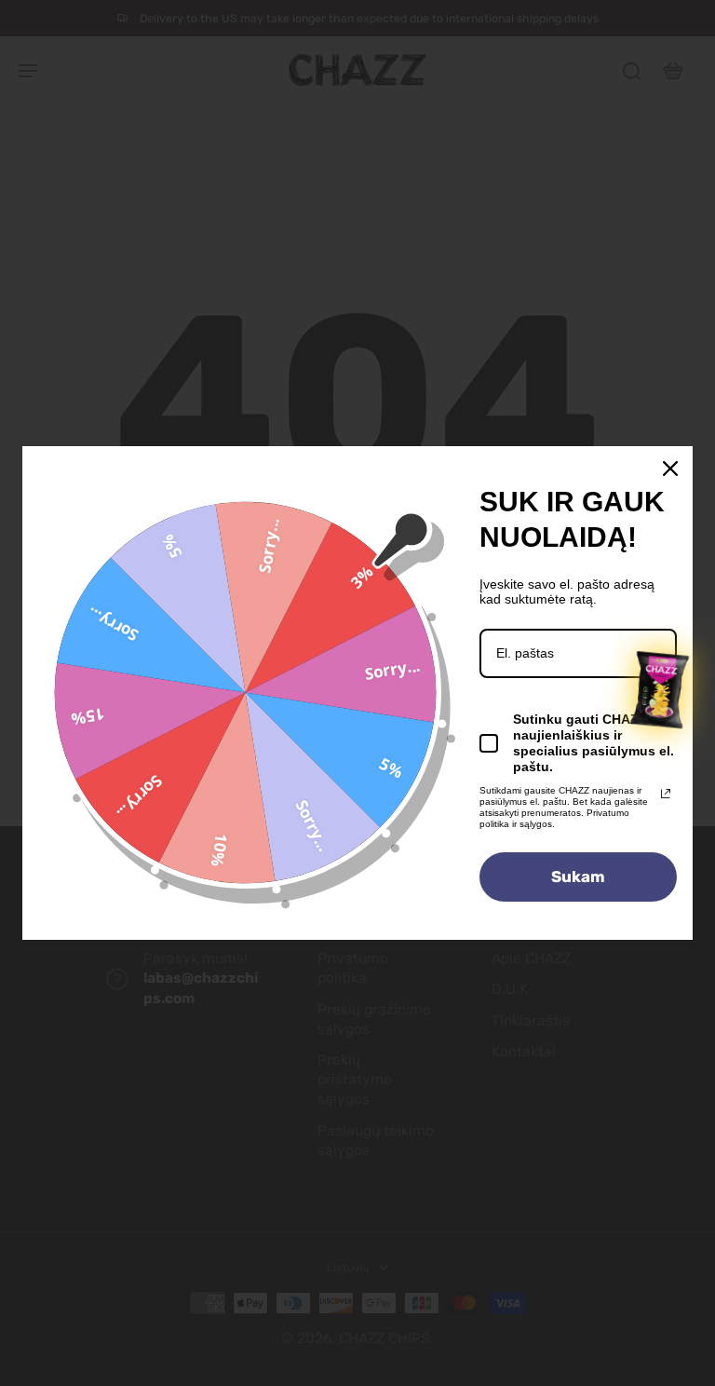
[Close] (670, 468)
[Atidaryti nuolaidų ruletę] (660, 690)
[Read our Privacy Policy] (665, 793)
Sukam (578, 876)
